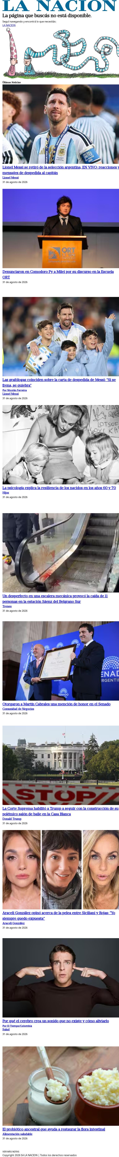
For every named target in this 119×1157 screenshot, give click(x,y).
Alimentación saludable (17, 1134)
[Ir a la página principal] (59, 10)
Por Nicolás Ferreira (14, 390)
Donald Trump (11, 819)
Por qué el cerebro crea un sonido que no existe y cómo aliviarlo (55, 1021)
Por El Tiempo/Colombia (17, 1026)
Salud (6, 1029)
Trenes (7, 606)
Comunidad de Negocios (18, 709)
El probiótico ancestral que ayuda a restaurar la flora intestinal (53, 1129)
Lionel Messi (10, 177)
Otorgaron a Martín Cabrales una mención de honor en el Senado (56, 704)
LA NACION (8, 25)
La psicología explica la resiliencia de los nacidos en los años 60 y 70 (59, 488)
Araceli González (13, 923)
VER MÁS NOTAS (10, 1152)
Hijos (5, 493)
